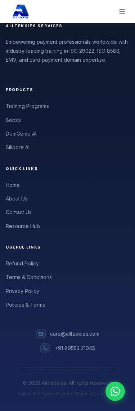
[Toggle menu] (122, 11)
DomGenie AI (21, 134)
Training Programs (27, 106)
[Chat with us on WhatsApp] (115, 391)
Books (13, 120)
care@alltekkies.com (74, 334)
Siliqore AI (18, 147)
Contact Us (19, 212)
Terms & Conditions (29, 277)
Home (13, 185)
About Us (16, 198)
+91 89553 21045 (75, 348)
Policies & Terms (25, 305)
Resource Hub (23, 226)
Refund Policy (22, 263)
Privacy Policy (22, 291)
